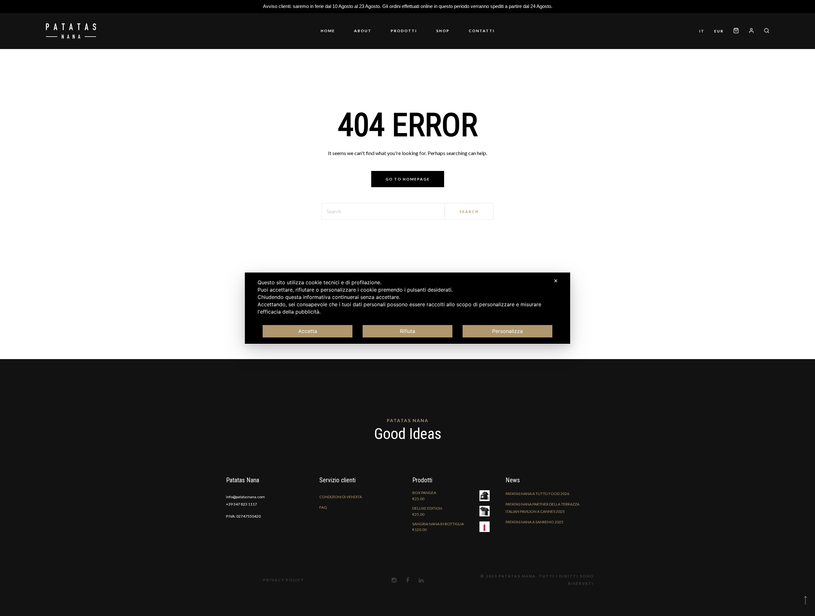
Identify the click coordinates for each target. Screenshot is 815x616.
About (372, 38)
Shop (433, 38)
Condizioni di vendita (340, 512)
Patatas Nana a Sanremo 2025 (534, 537)
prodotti (404, 38)
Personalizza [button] (507, 331)
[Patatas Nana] (71, 38)
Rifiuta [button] (407, 331)
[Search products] (764, 47)
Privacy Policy (283, 595)
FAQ (323, 522)
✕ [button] (556, 281)
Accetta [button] (307, 331)
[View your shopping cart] (761, 31)
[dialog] (407, 308)
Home (347, 38)
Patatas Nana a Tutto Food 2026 (537, 509)
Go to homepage (408, 194)
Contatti (463, 38)
